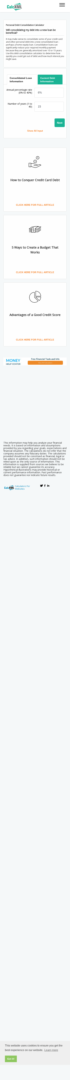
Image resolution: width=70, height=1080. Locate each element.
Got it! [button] (10, 1058)
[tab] (22, 79)
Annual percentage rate (19, 91)
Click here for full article (35, 205)
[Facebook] (45, 485)
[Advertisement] (35, 402)
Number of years (20, 105)
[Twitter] (41, 485)
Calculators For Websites (22, 487)
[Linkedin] (48, 485)
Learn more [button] (51, 1050)
